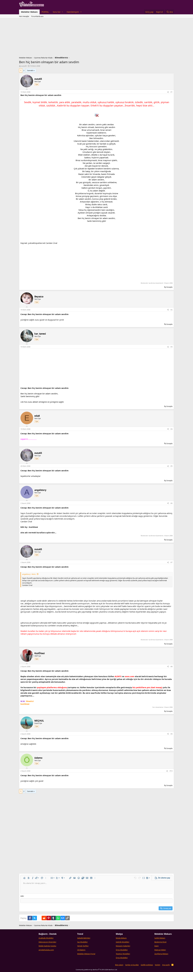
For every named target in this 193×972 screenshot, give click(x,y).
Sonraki (30, 70)
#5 (172, 466)
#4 (172, 429)
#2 (172, 310)
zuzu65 (24, 66)
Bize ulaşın (119, 965)
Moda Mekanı (121, 938)
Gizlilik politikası (147, 965)
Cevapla (169, 287)
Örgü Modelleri (122, 950)
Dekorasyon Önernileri (47, 942)
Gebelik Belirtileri (83, 938)
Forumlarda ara (37, 16)
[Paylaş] (168, 92)
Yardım (157, 965)
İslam (156, 946)
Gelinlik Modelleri (122, 942)
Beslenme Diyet (160, 942)
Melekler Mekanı (29, 12)
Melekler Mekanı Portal (86, 954)
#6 (172, 503)
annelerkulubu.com (46, 950)
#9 (172, 734)
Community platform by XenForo (96, 970)
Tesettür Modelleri (123, 954)
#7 (172, 562)
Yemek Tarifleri (82, 946)
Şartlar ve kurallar (132, 965)
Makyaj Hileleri (160, 950)
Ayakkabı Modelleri (46, 938)
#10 (171, 771)
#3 (172, 347)
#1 (172, 92)
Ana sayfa (166, 965)
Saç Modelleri (82, 942)
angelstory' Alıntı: (29, 574)
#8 (172, 666)
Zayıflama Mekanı (161, 954)
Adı (22, 896)
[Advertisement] (96, 38)
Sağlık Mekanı (159, 938)
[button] (58, 11)
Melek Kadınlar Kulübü (47, 946)
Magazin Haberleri (123, 946)
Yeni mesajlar (24, 16)
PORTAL (45, 12)
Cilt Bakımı (81, 950)
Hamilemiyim (73, 12)
